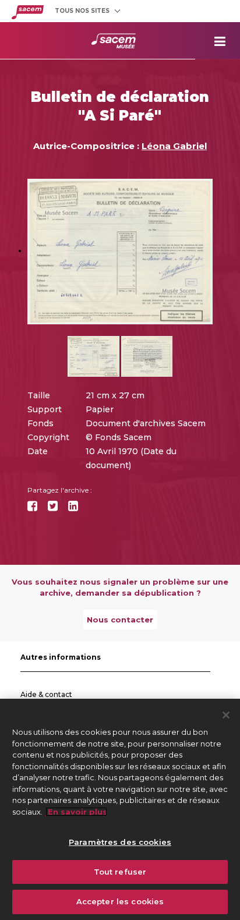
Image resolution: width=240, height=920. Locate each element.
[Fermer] (226, 715)
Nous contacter (120, 619)
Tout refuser (120, 871)
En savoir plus (76, 811)
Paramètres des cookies (120, 842)
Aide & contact (46, 694)
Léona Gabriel (174, 145)
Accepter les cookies (120, 901)
